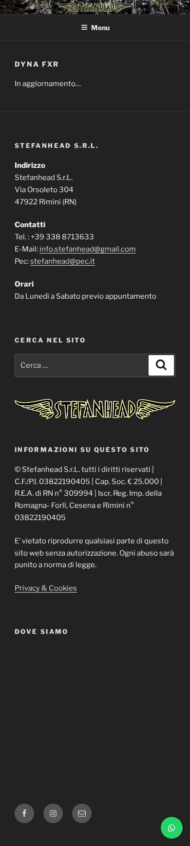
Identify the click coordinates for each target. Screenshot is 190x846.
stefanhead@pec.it (62, 261)
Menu (100, 27)
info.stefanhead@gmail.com (87, 249)
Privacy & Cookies (46, 588)
